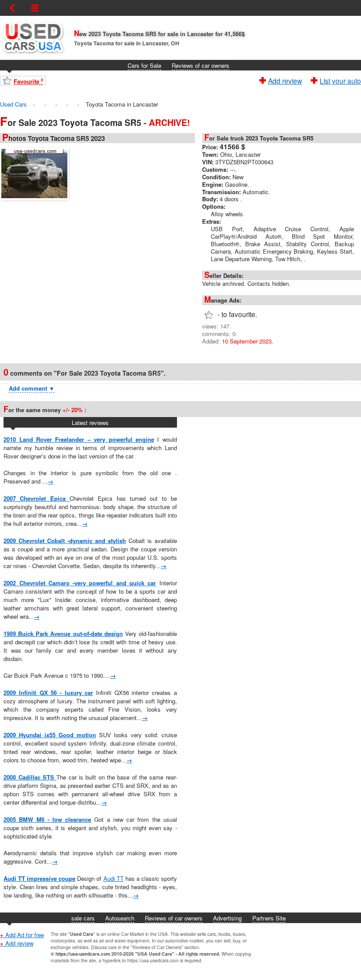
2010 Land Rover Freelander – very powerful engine (79, 439)
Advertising (227, 918)
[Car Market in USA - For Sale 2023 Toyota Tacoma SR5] (36, 172)
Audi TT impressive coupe (39, 878)
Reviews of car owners (200, 65)
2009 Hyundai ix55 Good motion (50, 735)
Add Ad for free (22, 935)
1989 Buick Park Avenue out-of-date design (63, 633)
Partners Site (269, 918)
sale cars (83, 918)
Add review (285, 80)
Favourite (28, 81)
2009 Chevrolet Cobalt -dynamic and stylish (65, 540)
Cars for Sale (144, 65)
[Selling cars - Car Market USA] (32, 56)
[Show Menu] (35, 8)
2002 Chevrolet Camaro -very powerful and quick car (80, 583)
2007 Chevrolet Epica (37, 498)
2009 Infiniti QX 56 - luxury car (48, 692)
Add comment (32, 388)
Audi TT (113, 878)
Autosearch (119, 918)
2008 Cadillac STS (30, 777)
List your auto (340, 80)
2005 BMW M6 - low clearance (47, 819)
